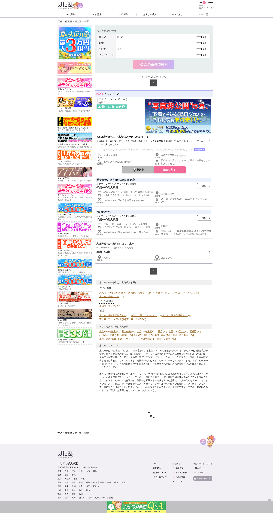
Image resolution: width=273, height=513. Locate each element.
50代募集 (97, 14)
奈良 (81, 486)
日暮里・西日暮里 (179, 335)
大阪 (59, 486)
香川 (66, 494)
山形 (88, 471)
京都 (74, 486)
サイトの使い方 (160, 477)
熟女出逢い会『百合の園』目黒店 (116, 179)
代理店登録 (180, 477)
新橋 (112, 335)
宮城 (74, 471)
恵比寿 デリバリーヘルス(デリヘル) (174, 292)
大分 (90, 498)
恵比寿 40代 (106, 292)
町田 (117, 339)
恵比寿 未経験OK (108, 306)
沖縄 (111, 498)
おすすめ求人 (149, 14)
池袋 (139, 331)
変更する (200, 37)
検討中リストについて (202, 464)
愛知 (59, 482)
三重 (123, 482)
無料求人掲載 (181, 472)
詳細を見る (169, 169)
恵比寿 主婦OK (134, 319)
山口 (66, 490)
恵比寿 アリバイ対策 (110, 319)
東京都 (68, 21)
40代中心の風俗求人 (158, 374)
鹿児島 (82, 498)
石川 (102, 482)
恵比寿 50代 (126, 292)
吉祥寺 (148, 339)
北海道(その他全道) (89, 467)
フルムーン (111, 94)
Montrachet (103, 211)
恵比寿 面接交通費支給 (174, 315)
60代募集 (123, 14)
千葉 (75, 479)
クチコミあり (176, 14)
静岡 (66, 482)
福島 (95, 471)
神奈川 (67, 479)
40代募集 (70, 14)
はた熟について (160, 472)
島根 (81, 490)
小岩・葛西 (104, 339)
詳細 (204, 185)
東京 (101, 331)
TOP (60, 21)
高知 (81, 494)
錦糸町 (124, 335)
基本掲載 (179, 468)
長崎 (74, 498)
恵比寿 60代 (144, 292)
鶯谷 (160, 331)
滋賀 (88, 486)
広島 (59, 490)
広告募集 (177, 464)
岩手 (66, 471)
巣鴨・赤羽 (160, 335)
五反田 (193, 331)
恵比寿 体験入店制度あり (112, 315)
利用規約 (157, 468)
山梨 (74, 482)
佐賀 (66, 498)
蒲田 (146, 335)
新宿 (113, 331)
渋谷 (181, 331)
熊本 (104, 498)
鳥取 (74, 490)
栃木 (59, 475)
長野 (88, 482)
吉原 (135, 335)
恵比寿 (78, 21)
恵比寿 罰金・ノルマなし (144, 315)
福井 (109, 482)
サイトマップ (199, 472)
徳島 (59, 494)
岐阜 (116, 482)
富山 (95, 482)
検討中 (201, 5)
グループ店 (202, 14)
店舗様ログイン (203, 478)
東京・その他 (163, 339)
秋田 (81, 471)
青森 (59, 471)
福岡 (59, 498)
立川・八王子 (132, 339)
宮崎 (97, 498)
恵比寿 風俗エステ (109, 296)
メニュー (210, 6)
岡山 (88, 490)
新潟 (81, 482)
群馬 (74, 475)
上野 (171, 331)
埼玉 (83, 479)
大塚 (149, 331)
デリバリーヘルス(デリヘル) (113, 99)
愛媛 (74, 494)
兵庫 (66, 486)
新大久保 (126, 331)
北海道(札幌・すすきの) (68, 467)
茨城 (66, 475)
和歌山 (96, 486)
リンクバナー (178, 481)
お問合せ (197, 468)
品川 (101, 335)
